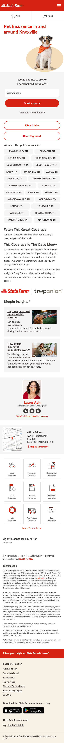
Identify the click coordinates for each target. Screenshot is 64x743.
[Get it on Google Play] (33, 710)
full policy (41, 578)
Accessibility (9, 678)
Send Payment (32, 136)
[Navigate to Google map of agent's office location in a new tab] (38, 410)
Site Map (7, 695)
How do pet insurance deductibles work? (18, 346)
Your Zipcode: (14, 93)
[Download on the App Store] (12, 710)
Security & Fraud (11, 673)
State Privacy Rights (12, 691)
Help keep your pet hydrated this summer (18, 314)
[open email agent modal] (32, 411)
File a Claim (32, 125)
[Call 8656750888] (25, 410)
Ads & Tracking (10, 669)
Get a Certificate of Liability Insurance (32, 416)
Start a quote (32, 103)
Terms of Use (9, 682)
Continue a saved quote (32, 112)
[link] (16, 5)
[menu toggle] (59, 5)
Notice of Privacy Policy (14, 686)
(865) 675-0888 (26, 559)
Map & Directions (39, 446)
